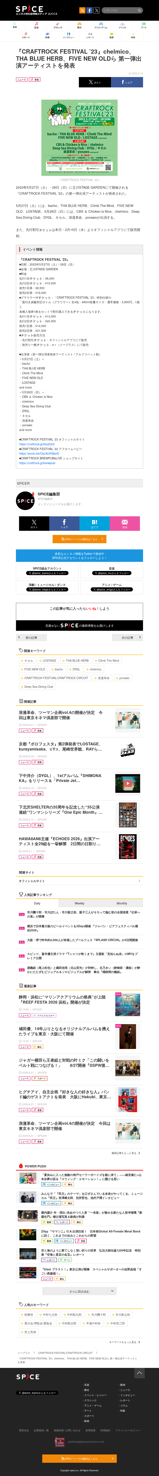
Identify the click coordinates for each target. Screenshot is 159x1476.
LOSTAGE (49, 660)
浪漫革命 (104, 678)
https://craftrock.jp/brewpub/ (37, 463)
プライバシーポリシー (127, 1430)
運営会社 (24, 1430)
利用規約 (105, 1430)
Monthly (122, 903)
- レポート (124, 1400)
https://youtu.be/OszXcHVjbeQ (39, 453)
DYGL (76, 669)
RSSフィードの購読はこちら (81, 539)
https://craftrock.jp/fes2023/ (37, 444)
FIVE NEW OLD (34, 669)
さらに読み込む (79, 1291)
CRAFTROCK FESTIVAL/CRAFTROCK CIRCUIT (56, 678)
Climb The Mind (108, 660)
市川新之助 (123, 1314)
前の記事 (31, 637)
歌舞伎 (28, 1314)
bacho (59, 669)
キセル (28, 660)
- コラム (123, 1405)
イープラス (24, 1352)
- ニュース (124, 1390)
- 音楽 (86, 1384)
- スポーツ (88, 1415)
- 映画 (86, 1421)
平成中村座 (93, 1323)
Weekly (79, 903)
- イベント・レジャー (95, 1395)
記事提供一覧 (41, 1430)
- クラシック (90, 1400)
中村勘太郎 (69, 1323)
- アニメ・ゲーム (92, 1405)
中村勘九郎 (74, 1314)
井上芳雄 (30, 1332)
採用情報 (90, 1430)
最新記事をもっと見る (124, 1153)
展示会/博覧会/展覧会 (38, 1323)
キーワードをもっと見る (122, 1342)
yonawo (124, 678)
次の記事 (127, 637)
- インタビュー (127, 1395)
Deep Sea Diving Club (38, 686)
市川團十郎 (98, 1314)
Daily (37, 903)
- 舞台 (86, 1390)
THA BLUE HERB (77, 660)
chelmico (95, 669)
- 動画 (122, 1384)
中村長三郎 (117, 1323)
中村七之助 (50, 1314)
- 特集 (122, 1410)
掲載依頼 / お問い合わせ (67, 1430)
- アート (87, 1410)
